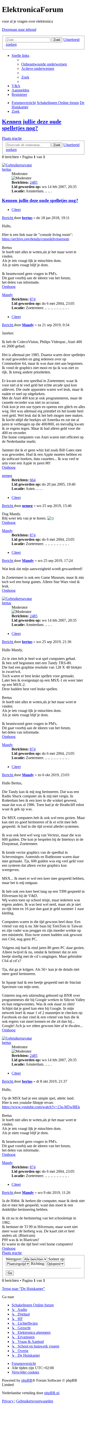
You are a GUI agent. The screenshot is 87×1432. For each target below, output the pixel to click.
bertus (6, 169)
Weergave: (14, 1259)
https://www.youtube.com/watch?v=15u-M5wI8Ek (41, 1107)
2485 (33, 182)
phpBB (26, 1380)
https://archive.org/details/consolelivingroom (35, 239)
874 (33, 299)
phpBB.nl (51, 1393)
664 (33, 480)
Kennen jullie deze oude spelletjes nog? (31, 124)
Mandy (7, 295)
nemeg (7, 476)
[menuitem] (44, 64)
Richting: (38, 1264)
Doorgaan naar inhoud (19, 29)
